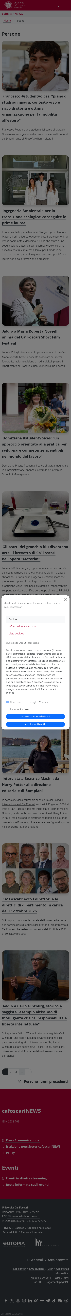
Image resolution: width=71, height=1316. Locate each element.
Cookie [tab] (13, 619)
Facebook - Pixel (19, 709)
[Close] (65, 599)
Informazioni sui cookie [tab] (22, 626)
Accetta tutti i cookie (35, 724)
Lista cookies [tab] (16, 633)
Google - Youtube (39, 702)
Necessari (15, 702)
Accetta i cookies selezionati (35, 716)
